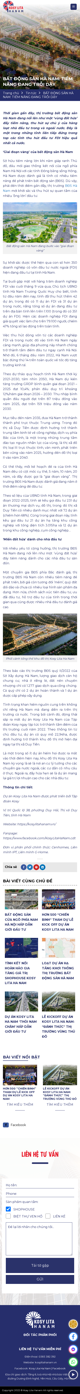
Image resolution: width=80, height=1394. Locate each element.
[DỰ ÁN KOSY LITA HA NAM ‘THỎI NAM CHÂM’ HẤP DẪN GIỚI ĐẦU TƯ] (21, 1001)
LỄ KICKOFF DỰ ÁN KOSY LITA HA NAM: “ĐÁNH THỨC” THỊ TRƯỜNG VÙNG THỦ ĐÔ (58, 1026)
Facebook (18, 1125)
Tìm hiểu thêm (20, 1104)
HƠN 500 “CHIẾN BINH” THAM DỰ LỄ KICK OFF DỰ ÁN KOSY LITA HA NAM (58, 922)
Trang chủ (11, 93)
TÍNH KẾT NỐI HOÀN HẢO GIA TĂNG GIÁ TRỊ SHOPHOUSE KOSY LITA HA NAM (20, 973)
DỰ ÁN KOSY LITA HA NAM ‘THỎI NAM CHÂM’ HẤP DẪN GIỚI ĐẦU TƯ (21, 1024)
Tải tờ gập (40, 1265)
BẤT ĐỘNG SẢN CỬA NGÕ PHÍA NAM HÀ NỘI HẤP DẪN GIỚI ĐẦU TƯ (21, 922)
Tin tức (31, 93)
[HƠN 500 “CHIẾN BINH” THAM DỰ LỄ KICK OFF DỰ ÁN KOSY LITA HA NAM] (58, 899)
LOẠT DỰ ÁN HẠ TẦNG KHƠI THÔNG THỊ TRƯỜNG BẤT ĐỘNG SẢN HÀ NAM (58, 970)
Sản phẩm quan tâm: (22, 1202)
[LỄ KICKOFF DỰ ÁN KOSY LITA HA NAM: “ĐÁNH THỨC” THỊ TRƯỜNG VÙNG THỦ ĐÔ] (58, 1001)
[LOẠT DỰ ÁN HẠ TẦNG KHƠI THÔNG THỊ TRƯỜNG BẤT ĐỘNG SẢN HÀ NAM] (58, 948)
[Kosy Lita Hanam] (18, 7)
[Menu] (73, 7)
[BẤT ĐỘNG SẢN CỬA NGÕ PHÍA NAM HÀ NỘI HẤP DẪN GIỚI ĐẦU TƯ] (21, 899)
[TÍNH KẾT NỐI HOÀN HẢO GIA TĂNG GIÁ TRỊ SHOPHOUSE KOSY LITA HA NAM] (21, 948)
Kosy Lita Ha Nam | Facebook (47, 1368)
